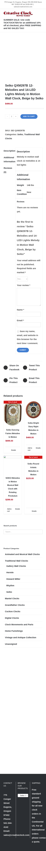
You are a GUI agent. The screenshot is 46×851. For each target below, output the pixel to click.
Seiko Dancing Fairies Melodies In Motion (12, 433)
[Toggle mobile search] (37, 12)
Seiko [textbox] (22, 795)
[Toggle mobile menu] (41, 12)
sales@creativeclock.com (23, 7)
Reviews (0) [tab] (8, 170)
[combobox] (23, 795)
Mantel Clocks (12, 598)
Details (13, 450)
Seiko (20, 134)
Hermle (10, 572)
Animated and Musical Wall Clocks (22, 554)
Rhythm (10, 585)
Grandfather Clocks (15, 605)
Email (20, 320)
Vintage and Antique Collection (20, 637)
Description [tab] (9, 151)
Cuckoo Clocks (12, 611)
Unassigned (11, 644)
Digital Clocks (12, 618)
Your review (23, 285)
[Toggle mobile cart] (33, 12)
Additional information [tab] (9, 159)
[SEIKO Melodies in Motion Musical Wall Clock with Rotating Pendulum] (13, 465)
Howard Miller (13, 579)
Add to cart (29, 116)
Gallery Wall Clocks (16, 566)
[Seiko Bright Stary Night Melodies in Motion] (33, 410)
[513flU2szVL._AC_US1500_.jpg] (23, 58)
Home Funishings (14, 631)
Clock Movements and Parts (19, 624)
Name (20, 310)
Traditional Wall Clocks (16, 561)
